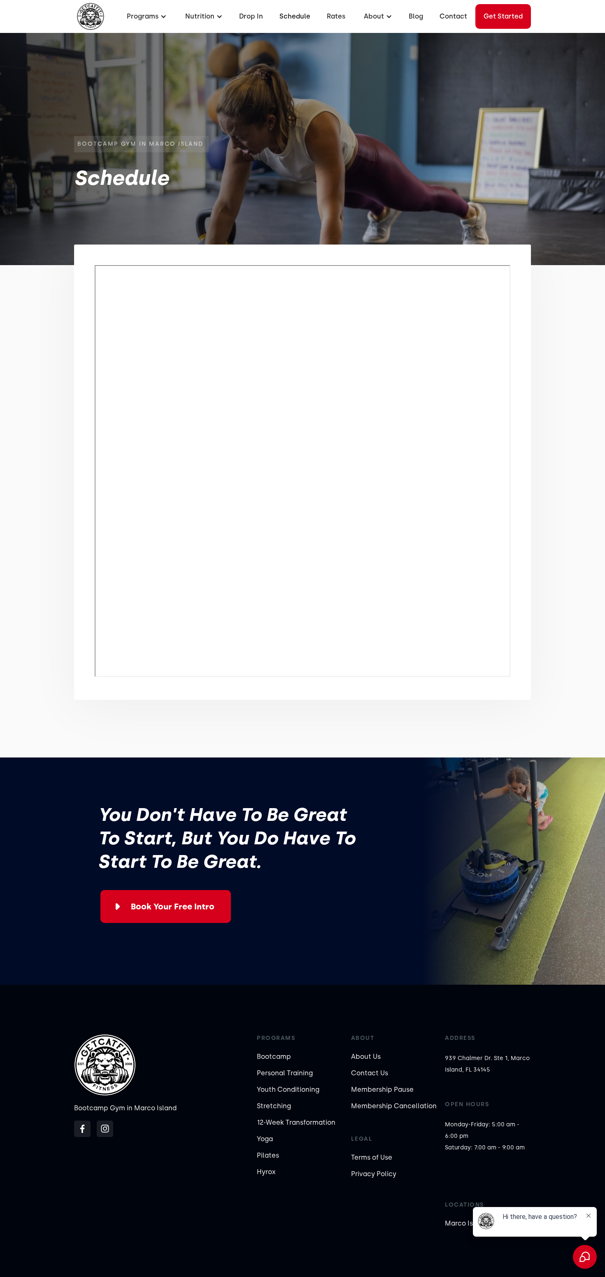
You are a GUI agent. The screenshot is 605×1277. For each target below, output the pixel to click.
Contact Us (369, 1073)
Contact (453, 16)
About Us (366, 1056)
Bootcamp (274, 1056)
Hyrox (266, 1172)
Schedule (294, 16)
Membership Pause (382, 1089)
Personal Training (285, 1073)
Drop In (251, 16)
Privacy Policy (373, 1174)
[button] (145, 16)
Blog (416, 16)
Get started (503, 16)
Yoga (265, 1139)
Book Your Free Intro (172, 906)
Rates (336, 16)
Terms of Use (371, 1157)
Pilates (268, 1155)
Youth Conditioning (288, 1089)
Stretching (274, 1106)
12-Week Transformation (296, 1122)
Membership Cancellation (394, 1106)
